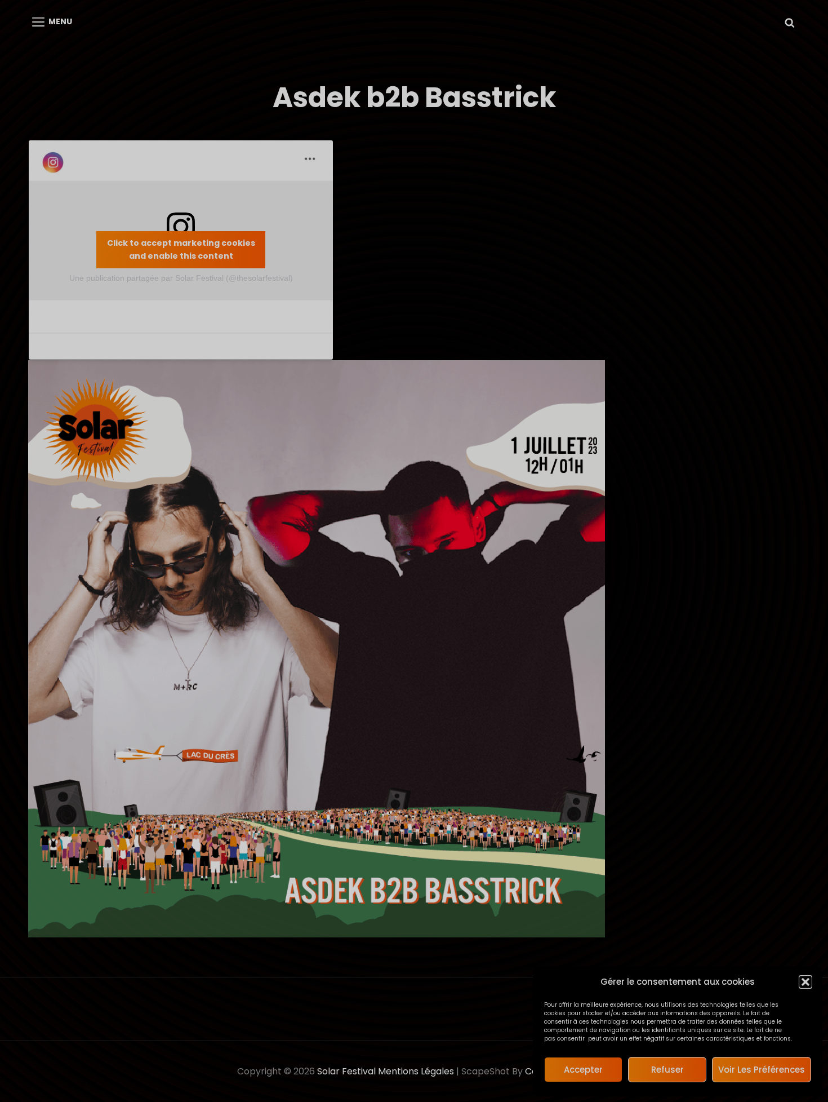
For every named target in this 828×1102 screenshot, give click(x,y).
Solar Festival (346, 1071)
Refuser (667, 1070)
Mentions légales (416, 1071)
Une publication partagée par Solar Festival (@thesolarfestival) (181, 277)
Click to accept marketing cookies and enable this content (181, 249)
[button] (805, 982)
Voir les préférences (761, 1070)
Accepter (583, 1070)
